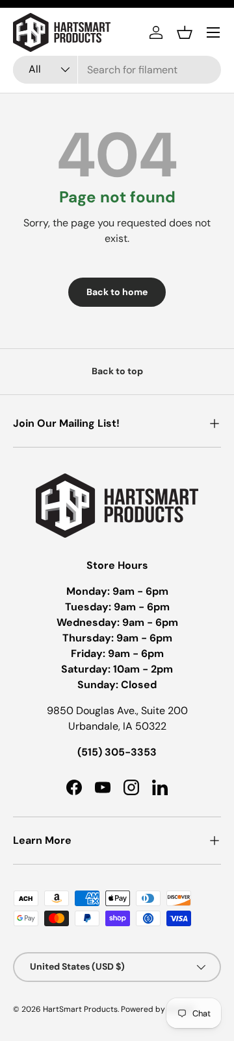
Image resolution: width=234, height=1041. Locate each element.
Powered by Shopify (158, 1009)
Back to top (117, 371)
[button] (184, 32)
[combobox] (117, 70)
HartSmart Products (80, 1009)
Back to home (117, 292)
